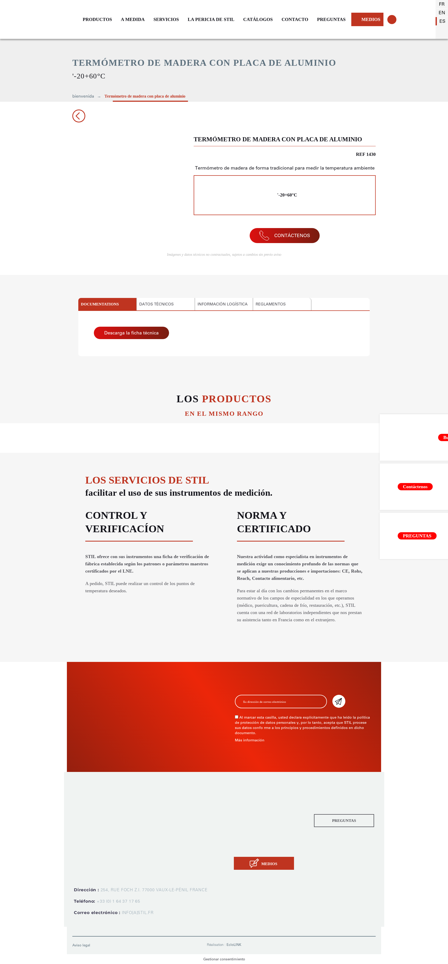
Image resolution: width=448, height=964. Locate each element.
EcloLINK (234, 945)
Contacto (244, 848)
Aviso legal (81, 945)
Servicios (244, 823)
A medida (244, 811)
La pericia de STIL (253, 835)
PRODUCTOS (97, 19)
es (442, 21)
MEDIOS (370, 19)
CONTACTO (295, 19)
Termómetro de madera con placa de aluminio (144, 96)
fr (442, 4)
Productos (245, 798)
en (442, 13)
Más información (249, 740)
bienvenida (83, 96)
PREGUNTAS (331, 19)
